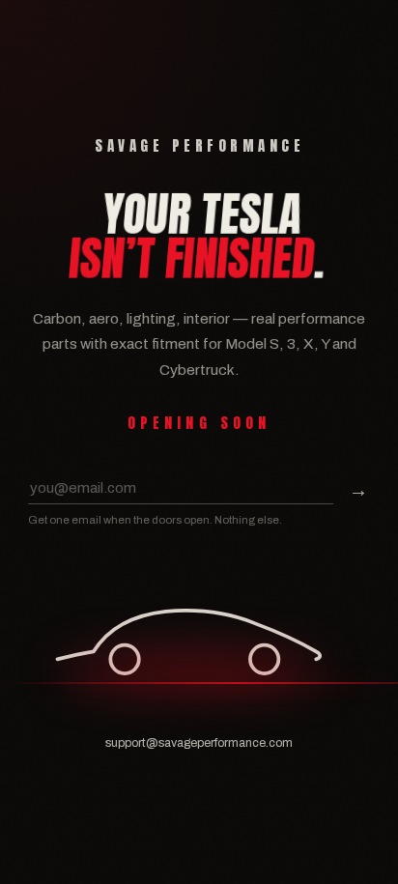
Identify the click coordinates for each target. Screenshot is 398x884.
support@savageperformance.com (199, 743)
